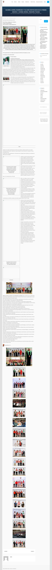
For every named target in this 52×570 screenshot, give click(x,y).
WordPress (14, 568)
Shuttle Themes (7, 568)
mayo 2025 (42, 72)
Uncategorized (42, 101)
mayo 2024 (42, 81)
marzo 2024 (42, 82)
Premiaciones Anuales (43, 98)
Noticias (42, 97)
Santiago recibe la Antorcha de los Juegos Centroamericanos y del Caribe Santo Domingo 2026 (44, 31)
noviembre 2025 (43, 68)
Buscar (41, 19)
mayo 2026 (42, 65)
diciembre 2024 (43, 75)
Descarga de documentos (44, 91)
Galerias (42, 94)
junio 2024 (42, 79)
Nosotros (42, 95)
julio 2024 (42, 78)
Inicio (11, 13)
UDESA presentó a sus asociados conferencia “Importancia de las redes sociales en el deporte (43, 46)
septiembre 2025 (43, 69)
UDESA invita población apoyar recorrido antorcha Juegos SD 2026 (43, 35)
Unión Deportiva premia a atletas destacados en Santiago (43, 42)
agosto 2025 (42, 71)
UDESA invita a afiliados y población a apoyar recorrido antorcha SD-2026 (43, 38)
